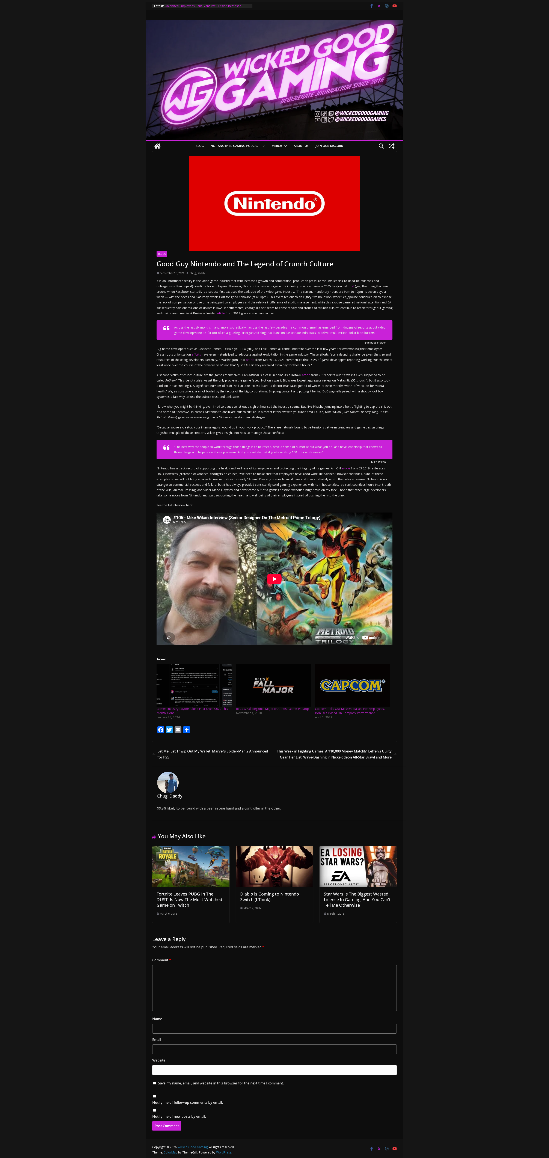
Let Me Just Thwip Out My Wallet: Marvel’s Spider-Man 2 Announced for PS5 (212, 754)
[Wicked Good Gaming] (274, 23)
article (220, 313)
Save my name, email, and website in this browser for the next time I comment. (221, 1083)
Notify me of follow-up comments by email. (187, 1102)
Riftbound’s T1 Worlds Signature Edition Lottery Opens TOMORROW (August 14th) (202, 8)
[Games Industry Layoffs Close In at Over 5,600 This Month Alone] (194, 685)
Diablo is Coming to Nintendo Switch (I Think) (269, 896)
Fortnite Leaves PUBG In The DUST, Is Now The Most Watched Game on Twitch (189, 899)
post (351, 286)
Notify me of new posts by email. (179, 1116)
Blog (200, 146)
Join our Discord (329, 146)
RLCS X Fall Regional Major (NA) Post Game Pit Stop (272, 709)
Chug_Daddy (197, 273)
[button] (262, 146)
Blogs (162, 253)
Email (156, 1039)
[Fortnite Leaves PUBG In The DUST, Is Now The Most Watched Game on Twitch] (190, 849)
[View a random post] (391, 146)
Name (157, 1018)
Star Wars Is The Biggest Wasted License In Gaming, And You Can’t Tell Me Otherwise (357, 899)
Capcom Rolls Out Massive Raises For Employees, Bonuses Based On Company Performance (350, 711)
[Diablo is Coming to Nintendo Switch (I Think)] (274, 849)
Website (158, 1060)
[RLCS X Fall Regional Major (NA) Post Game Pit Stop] (273, 685)
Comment (161, 960)
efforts (196, 354)
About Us (301, 146)
